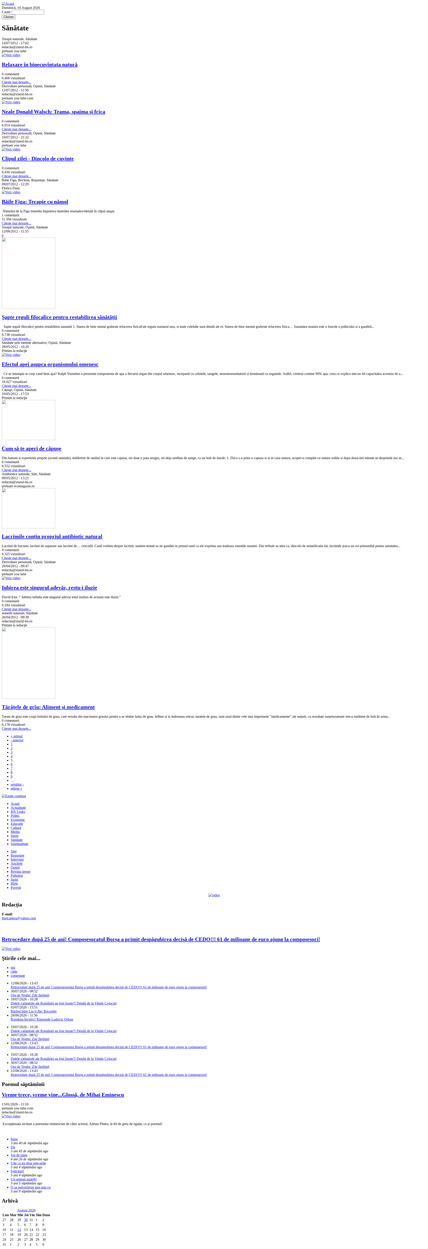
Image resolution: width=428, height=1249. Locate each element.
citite (14, 971)
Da (13, 1147)
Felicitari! (17, 1171)
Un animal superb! (24, 1179)
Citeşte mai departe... (16, 82)
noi (13, 967)
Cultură (16, 828)
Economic (18, 820)
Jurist (14, 879)
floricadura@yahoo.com (19, 918)
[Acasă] (8, 4)
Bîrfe (14, 883)
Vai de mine (19, 1155)
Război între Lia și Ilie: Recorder (34, 1011)
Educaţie (17, 824)
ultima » (16, 788)
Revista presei (20, 871)
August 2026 (26, 1210)
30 (26, 1220)
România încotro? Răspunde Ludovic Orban (42, 1019)
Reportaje (17, 855)
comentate (18, 975)
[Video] (214, 895)
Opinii (15, 867)
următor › (17, 784)
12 (19, 1230)
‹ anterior (17, 740)
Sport (14, 836)
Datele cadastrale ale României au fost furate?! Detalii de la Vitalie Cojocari (64, 1003)
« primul (17, 736)
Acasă (15, 803)
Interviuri (17, 859)
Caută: (7, 12)
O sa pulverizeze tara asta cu (31, 1187)
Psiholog (17, 875)
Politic (15, 816)
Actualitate (18, 808)
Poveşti (16, 887)
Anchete (17, 863)
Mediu (15, 832)
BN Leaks (18, 812)
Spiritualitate (19, 844)
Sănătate (17, 840)
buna (14, 1139)
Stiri (13, 851)
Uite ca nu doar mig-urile (28, 1163)
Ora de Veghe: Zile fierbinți (30, 995)
